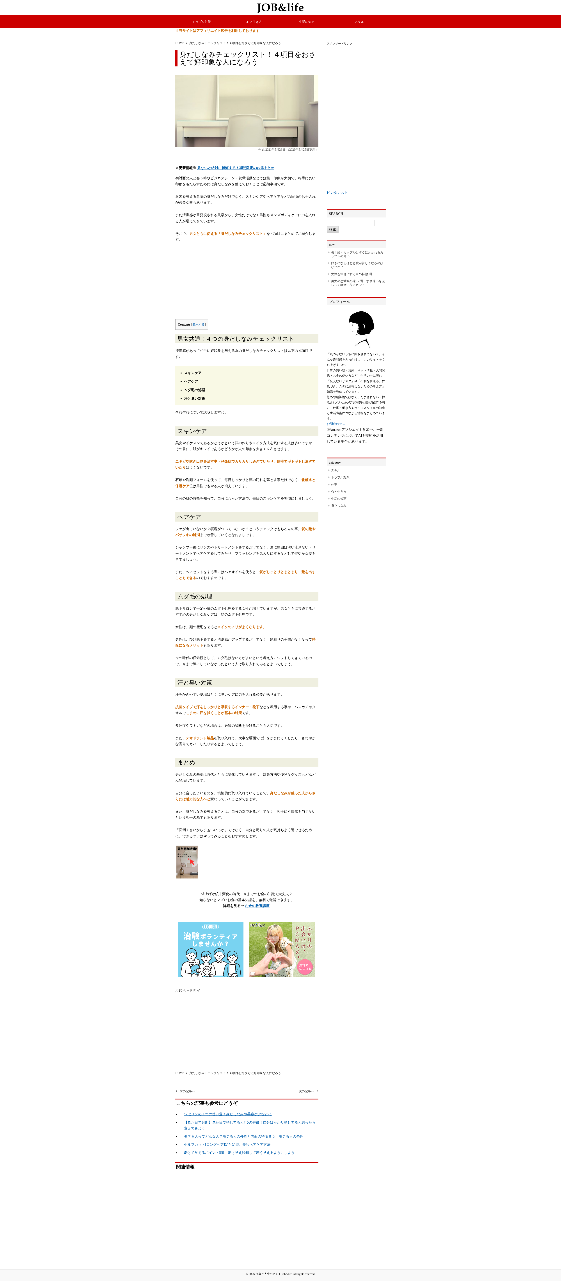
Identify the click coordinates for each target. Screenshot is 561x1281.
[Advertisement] (246, 284)
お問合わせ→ (336, 424)
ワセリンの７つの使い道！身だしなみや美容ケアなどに (228, 1114)
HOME (179, 43)
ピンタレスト (337, 192)
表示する (198, 324)
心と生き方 (254, 21)
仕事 (334, 484)
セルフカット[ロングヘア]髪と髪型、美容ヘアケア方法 (227, 1144)
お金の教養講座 (257, 906)
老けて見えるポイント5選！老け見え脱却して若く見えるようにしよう (239, 1153)
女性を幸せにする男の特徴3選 (352, 274)
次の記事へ (306, 1091)
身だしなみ (338, 505)
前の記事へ (187, 1091)
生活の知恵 (306, 21)
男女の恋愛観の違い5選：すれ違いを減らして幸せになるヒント (358, 283)
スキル (359, 21)
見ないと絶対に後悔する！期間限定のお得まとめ (235, 168)
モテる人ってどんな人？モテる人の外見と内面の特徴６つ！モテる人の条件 (243, 1136)
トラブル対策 (201, 21)
